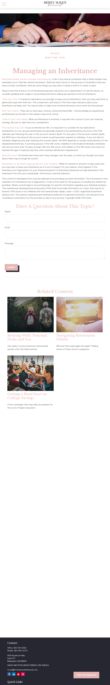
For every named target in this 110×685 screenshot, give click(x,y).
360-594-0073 (21, 651)
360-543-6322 (19, 648)
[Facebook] (9, 674)
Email (7, 227)
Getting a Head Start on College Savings (27, 396)
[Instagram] (23, 674)
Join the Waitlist (86, 675)
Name (7, 211)
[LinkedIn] (14, 674)
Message (9, 243)
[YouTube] (18, 674)
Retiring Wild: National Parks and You (27, 337)
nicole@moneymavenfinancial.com (22, 670)
